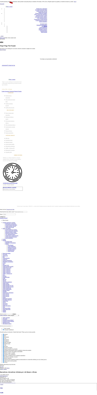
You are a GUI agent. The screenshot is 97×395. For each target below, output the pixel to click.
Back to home (3, 49)
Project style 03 (6, 295)
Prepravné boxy (9, 130)
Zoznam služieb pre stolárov (11, 229)
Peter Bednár (10, 245)
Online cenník (6, 283)
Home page (2, 37)
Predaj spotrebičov (9, 132)
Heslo (1, 214)
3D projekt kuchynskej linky (11, 224)
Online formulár (6, 284)
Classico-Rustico (6, 258)
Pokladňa (5, 291)
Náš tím (7, 244)
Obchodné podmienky (10, 146)
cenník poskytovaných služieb (10, 183)
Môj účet (7, 138)
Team (4, 307)
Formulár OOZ (9, 152)
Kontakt (4, 240)
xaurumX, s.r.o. (40, 201)
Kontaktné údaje (9, 140)
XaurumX (2, 3)
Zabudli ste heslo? (4, 218)
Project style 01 (6, 293)
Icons (4, 274)
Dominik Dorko (11, 249)
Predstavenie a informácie (10, 223)
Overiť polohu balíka (10, 144)
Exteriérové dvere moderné (8, 321)
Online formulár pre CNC (8, 285)
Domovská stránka (6, 253)
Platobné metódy (9, 142)
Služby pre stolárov (7, 228)
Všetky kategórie (6, 317)
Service (4, 302)
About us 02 (5, 255)
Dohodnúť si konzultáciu (10, 242)
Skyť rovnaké (7, 328)
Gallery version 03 (6, 271)
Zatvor (8, 368)
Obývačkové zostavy (7, 323)
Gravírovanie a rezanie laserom (11, 235)
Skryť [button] (75, 1)
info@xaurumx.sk (4, 376)
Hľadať (14, 314)
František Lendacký (12, 248)
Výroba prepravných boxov (11, 236)
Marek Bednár (60, 201)
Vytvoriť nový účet (10, 209)
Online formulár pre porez (8, 286)
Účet (1, 388)
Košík (1, 392)
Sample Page (5, 301)
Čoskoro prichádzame (7, 260)
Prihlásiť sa (3, 216)
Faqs (4, 264)
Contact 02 (5, 259)
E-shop (4, 239)
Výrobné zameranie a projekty (9, 222)
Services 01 (5, 303)
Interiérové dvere (6, 322)
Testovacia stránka (6, 308)
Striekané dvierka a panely (10, 232)
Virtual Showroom (6, 309)
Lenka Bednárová (11, 246)
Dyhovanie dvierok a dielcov (11, 233)
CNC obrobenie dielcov (10, 125)
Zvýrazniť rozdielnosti (9, 329)
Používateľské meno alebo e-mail (7, 211)
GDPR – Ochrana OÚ (10, 148)
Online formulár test (7, 287)
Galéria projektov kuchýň (10, 226)
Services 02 (5, 304)
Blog (4, 257)
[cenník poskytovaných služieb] (12, 181)
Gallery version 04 (6, 272)
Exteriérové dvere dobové (8, 320)
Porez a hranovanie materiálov (11, 230)
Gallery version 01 (6, 268)
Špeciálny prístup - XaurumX (9, 187)
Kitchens (4, 276)
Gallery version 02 (6, 270)
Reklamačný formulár (10, 150)
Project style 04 (6, 296)
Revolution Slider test (7, 299)
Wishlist (4, 310)
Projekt (4, 297)
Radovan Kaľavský (12, 247)
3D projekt (5, 254)
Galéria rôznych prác (10, 107)
